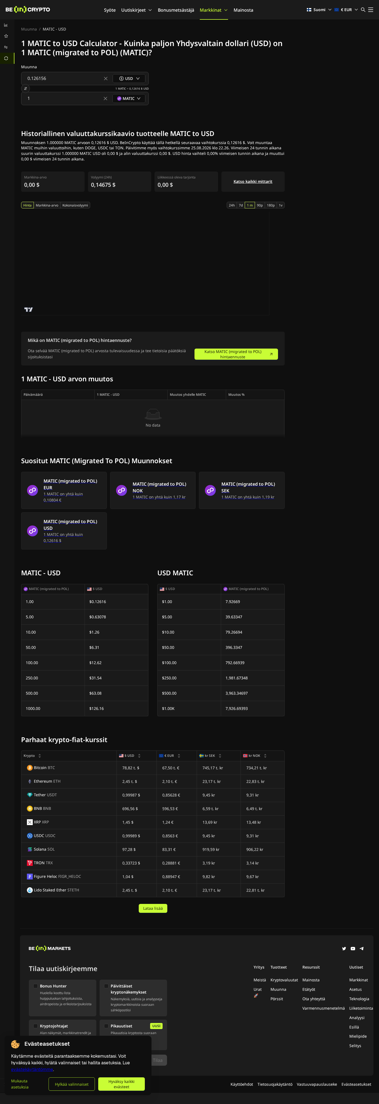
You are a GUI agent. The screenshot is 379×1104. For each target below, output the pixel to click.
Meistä (260, 979)
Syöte (110, 10)
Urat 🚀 (258, 992)
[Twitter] (344, 949)
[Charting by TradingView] (29, 309)
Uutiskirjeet (133, 10)
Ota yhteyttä (313, 998)
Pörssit (277, 998)
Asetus (355, 989)
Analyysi (357, 1017)
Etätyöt (308, 989)
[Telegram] (362, 949)
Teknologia (359, 998)
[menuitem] (7, 25)
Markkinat (210, 10)
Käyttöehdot (242, 1084)
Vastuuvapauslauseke (317, 1084)
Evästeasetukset (356, 1084)
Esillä (354, 1027)
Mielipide (358, 1036)
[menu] (7, 41)
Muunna (29, 29)
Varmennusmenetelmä (323, 1008)
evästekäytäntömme (32, 1069)
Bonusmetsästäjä (176, 10)
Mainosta (243, 10)
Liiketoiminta (361, 1008)
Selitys (355, 1045)
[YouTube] (353, 949)
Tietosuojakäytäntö (274, 1084)
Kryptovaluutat (284, 979)
